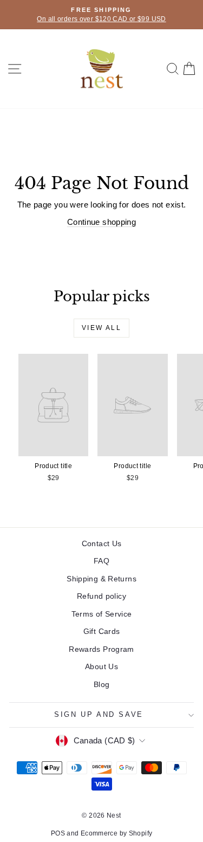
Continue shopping (101, 221)
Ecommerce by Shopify (117, 833)
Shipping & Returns (101, 578)
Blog (102, 684)
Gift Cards (101, 631)
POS (58, 833)
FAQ (101, 560)
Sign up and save (98, 714)
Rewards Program (101, 649)
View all (101, 328)
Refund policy (101, 596)
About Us (101, 666)
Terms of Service (101, 614)
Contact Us (102, 543)
